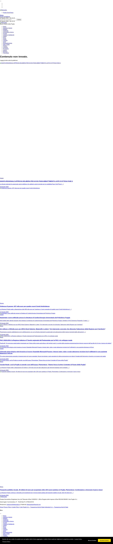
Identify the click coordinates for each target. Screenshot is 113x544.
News (4, 26)
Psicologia (6, 53)
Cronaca (5, 47)
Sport (4, 41)
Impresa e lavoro (7, 28)
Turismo (5, 40)
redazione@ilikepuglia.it (13, 504)
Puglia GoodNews (5, 16)
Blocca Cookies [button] (92, 540)
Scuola (5, 33)
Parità (4, 39)
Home (1, 507)
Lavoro (5, 50)
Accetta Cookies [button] (104, 540)
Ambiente (5, 30)
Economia (6, 48)
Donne (2, 303)
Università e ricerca (8, 32)
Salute (5, 36)
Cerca (19, 19)
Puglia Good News (8, 12)
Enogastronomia (7, 43)
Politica (5, 46)
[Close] (0, 513)
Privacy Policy (6, 541)
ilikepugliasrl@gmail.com (34, 504)
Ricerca (5, 51)
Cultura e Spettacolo (8, 35)
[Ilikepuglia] (3, 10)
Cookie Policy (78, 539)
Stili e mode (6, 44)
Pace (4, 37)
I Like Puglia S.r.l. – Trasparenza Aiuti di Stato (32, 507)
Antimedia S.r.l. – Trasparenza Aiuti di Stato (56, 507)
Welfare (5, 29)
